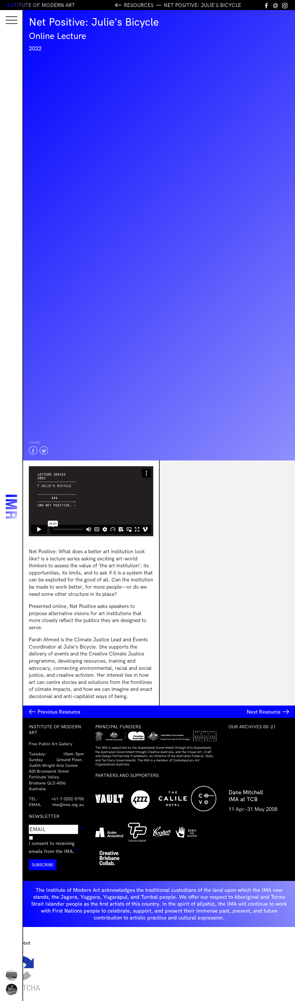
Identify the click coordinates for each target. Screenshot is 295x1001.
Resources (139, 5)
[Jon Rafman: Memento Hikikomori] (11, 989)
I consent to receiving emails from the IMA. (56, 847)
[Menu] (6, 15)
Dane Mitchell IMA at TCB (245, 796)
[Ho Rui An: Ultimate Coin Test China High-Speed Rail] (11, 975)
